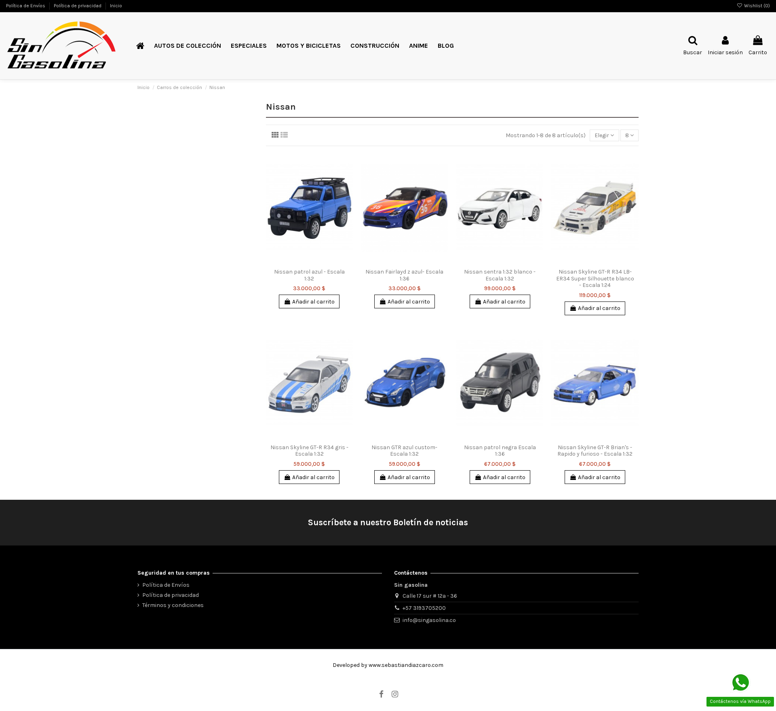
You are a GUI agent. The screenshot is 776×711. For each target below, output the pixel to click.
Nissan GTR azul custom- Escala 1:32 (404, 451)
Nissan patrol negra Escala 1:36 (500, 451)
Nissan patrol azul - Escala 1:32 (309, 275)
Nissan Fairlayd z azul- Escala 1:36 (404, 275)
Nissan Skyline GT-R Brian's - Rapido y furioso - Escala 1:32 (595, 451)
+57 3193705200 (424, 608)
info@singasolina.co (429, 620)
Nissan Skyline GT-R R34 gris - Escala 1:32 (309, 451)
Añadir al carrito (313, 301)
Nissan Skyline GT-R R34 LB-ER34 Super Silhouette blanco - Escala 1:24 (595, 278)
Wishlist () (756, 5)
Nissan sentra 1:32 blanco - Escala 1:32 (500, 275)
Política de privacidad (78, 5)
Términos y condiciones (173, 605)
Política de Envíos (26, 5)
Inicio (116, 5)
